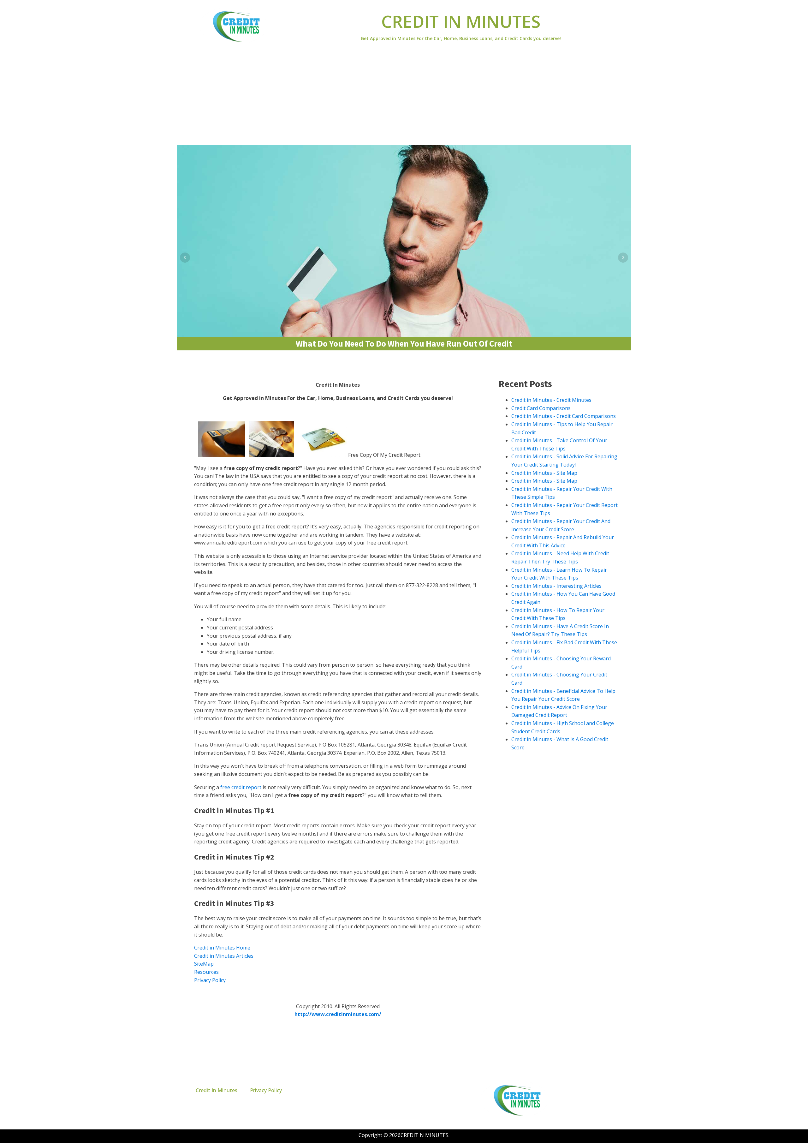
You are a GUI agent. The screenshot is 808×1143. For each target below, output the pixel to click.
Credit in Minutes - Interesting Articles (556, 585)
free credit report (240, 787)
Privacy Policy (210, 980)
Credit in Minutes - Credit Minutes (551, 399)
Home (293, 994)
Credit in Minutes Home (222, 947)
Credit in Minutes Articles (223, 955)
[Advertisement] (404, 98)
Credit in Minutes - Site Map (544, 472)
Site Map (380, 994)
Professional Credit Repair (381, 411)
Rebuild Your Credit (435, 411)
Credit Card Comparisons (541, 408)
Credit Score (334, 411)
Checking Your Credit (242, 411)
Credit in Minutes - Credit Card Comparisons (563, 416)
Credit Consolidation (292, 411)
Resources (206, 971)
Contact (318, 994)
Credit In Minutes (216, 1090)
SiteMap (204, 963)
